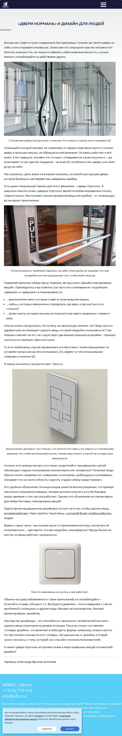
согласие (38, 715)
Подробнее (47, 728)
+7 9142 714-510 (17, 690)
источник (50, 662)
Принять (70, 728)
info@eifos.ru (14, 696)
